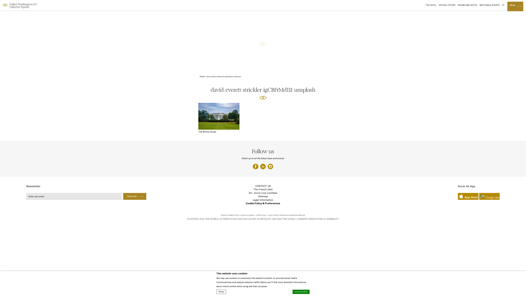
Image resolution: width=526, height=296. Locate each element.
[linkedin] (263, 166)
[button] (520, 68)
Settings (221, 292)
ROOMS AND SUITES (467, 5)
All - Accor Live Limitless (263, 192)
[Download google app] (489, 196)
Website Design (307, 218)
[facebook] (256, 166)
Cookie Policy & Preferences (263, 203)
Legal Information (263, 199)
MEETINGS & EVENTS (490, 5)
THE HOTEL (430, 5)
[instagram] (270, 166)
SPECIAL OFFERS (447, 5)
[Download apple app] (468, 196)
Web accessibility (328, 218)
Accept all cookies (301, 292)
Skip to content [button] (11, 5)
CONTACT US (263, 185)
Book (512, 5)
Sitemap (263, 196)
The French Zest (263, 189)
